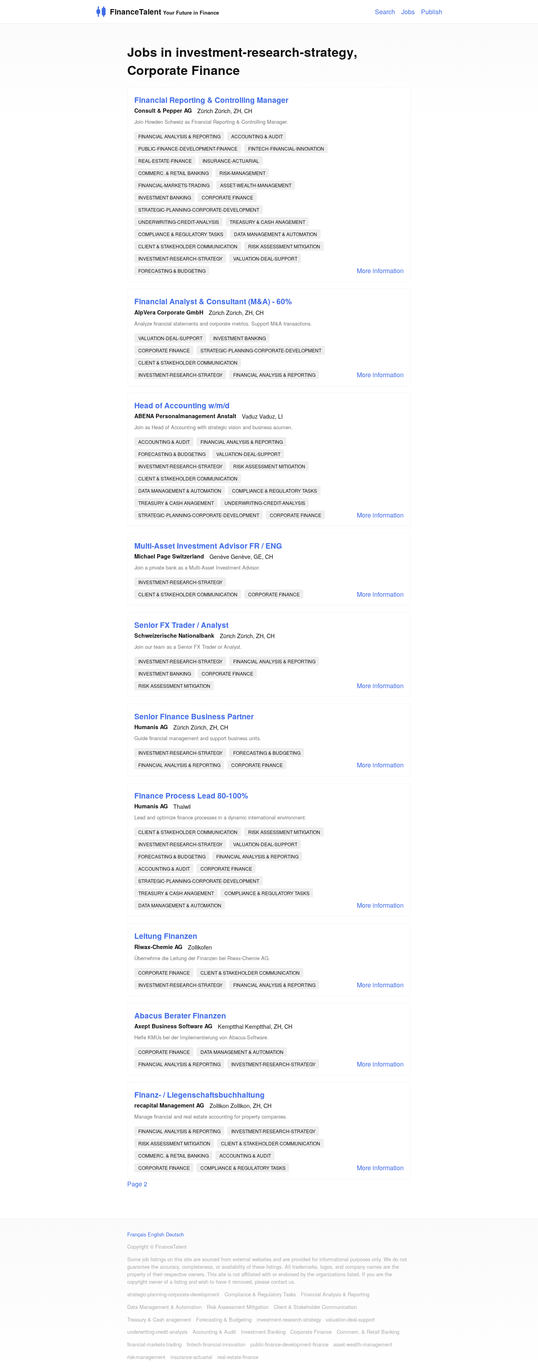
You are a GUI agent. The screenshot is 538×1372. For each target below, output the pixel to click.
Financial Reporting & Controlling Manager (211, 99)
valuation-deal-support (265, 258)
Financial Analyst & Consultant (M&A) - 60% (213, 301)
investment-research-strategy (180, 258)
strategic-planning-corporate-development (198, 209)
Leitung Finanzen (165, 935)
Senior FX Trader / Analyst (181, 624)
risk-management (242, 172)
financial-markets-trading (174, 185)
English (156, 1234)
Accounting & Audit (257, 136)
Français (136, 1234)
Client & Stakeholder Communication (187, 246)
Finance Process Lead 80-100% (191, 795)
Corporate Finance (227, 197)
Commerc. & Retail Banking (173, 172)
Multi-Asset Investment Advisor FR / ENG (208, 545)
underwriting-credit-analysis (178, 221)
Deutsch (175, 1234)
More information (380, 270)
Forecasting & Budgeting (172, 270)
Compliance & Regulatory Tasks (180, 234)
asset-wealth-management (255, 185)
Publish (431, 11)
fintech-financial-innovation (286, 148)
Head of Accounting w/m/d (182, 405)
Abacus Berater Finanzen (180, 1015)
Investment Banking (164, 197)
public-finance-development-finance (187, 148)
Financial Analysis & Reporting (179, 136)
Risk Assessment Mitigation (284, 246)
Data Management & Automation (275, 234)
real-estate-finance (165, 160)
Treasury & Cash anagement (267, 221)
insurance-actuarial (230, 160)
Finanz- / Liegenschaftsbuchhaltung (199, 1094)
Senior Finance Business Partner (194, 716)
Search (385, 11)
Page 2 (137, 1183)
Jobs (408, 11)
